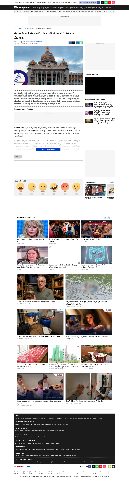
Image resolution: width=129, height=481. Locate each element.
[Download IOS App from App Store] (113, 466)
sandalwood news (50, 424)
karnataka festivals (74, 449)
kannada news (19, 418)
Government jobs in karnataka (61, 462)
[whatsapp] (106, 2)
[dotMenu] (103, 7)
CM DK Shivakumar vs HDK (53, 11)
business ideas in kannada (60, 437)
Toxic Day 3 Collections (94, 11)
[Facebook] (98, 2)
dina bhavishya (36, 449)
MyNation (74, 2)
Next (113, 11)
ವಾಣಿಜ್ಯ (98, 7)
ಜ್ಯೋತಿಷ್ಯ (61, 7)
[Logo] (22, 7)
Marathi (67, 2)
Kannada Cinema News (22, 424)
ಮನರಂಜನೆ (53, 7)
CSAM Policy (50, 472)
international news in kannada (93, 418)
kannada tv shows (62, 424)
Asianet (22, 466)
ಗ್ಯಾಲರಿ (47, 7)
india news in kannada (76, 418)
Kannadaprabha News (35, 41)
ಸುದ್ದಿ (42, 7)
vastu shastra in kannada (59, 449)
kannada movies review (37, 424)
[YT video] (109, 2)
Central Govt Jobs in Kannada (80, 462)
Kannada (32, 2)
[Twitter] (102, 2)
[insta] (113, 2)
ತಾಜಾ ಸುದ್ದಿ (36, 7)
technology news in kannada (23, 443)
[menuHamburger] (110, 8)
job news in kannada (21, 462)
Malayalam (18, 2)
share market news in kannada (41, 437)
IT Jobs (93, 462)
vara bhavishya (46, 449)
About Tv (26, 472)
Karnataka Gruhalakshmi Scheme (33, 11)
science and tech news (52, 443)
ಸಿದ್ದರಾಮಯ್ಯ (18, 156)
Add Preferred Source (87, 2)
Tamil (53, 2)
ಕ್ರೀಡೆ (85, 7)
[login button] (107, 7)
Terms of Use (33, 472)
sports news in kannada (22, 430)
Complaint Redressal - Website (63, 472)
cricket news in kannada (38, 430)
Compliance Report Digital (99, 472)
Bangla (58, 2)
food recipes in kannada (39, 455)
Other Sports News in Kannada (56, 430)
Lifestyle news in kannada (23, 455)
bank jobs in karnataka (44, 462)
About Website (16, 472)
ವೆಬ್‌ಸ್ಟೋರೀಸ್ (70, 7)
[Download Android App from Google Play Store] (109, 466)
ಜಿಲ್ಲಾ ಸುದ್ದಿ (79, 7)
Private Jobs (32, 462)
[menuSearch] (114, 7)
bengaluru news (54, 418)
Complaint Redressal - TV (83, 472)
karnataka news (43, 418)
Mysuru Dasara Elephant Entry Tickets (74, 11)
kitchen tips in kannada (69, 455)
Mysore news (64, 418)
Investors (112, 472)
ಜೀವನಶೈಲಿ (91, 7)
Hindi (62, 2)
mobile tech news (38, 443)
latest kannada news (31, 418)
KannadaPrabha (41, 2)
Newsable (26, 2)
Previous (110, 11)
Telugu (49, 2)
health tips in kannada (54, 455)
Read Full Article (48, 149)
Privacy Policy (41, 472)
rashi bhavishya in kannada (23, 449)
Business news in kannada (23, 437)
